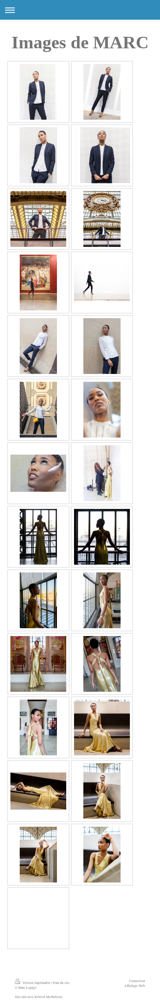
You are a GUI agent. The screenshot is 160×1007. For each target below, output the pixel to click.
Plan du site (61, 982)
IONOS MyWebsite (49, 996)
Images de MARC (80, 42)
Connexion (137, 980)
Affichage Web (134, 985)
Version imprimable (36, 982)
